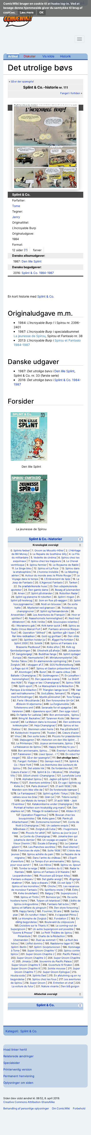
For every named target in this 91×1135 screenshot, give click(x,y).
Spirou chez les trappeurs (46, 561)
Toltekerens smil (23, 707)
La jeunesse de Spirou (30, 336)
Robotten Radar (68, 593)
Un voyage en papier (54, 839)
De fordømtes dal (61, 768)
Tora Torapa (73, 696)
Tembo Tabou (19, 661)
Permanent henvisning (18, 1076)
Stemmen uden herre (40, 729)
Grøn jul (49, 797)
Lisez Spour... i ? (48, 754)
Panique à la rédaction (23, 689)
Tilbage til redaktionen (45, 811)
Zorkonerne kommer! (48, 822)
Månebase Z (20, 829)
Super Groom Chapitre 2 (40, 954)
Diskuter (30, 56)
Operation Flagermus (33, 814)
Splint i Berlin (19, 947)
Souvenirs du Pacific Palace (55, 961)
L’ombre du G (54, 868)
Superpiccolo (68, 893)
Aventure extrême (40, 782)
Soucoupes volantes (65, 621)
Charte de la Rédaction (51, 936)
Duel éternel (70, 846)
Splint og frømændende (54, 611)
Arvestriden (18, 614)
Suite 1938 (53, 850)
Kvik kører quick (51, 625)
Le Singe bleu (23, 568)
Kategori (12, 1031)
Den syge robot (68, 711)
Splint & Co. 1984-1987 (38, 273)
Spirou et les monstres (25, 886)
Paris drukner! (39, 786)
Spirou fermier (38, 564)
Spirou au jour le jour (65, 832)
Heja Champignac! (45, 725)
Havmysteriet (36, 657)
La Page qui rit (19, 668)
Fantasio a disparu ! (22, 879)
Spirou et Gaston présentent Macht (57, 668)
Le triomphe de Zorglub (32, 918)
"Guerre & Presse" (22, 932)
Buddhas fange (48, 654)
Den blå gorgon (70, 986)
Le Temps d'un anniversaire (47, 861)
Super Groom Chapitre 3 (31, 957)
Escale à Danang (47, 843)
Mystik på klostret (49, 696)
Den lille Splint (32, 261)
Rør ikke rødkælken (23, 636)
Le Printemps (24, 743)
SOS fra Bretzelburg (61, 664)
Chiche (51, 886)
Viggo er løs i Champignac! (44, 682)
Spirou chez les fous (44, 979)
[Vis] (80, 994)
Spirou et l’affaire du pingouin (29, 907)
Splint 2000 (21, 643)
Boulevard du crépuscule (59, 922)
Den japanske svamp (47, 679)
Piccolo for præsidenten (66, 736)
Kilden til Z (72, 811)
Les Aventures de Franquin (49, 614)
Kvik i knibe (38, 621)
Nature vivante (50, 986)
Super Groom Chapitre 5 (25, 964)
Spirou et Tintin (30, 897)
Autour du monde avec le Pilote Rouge (48, 575)
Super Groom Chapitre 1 (41, 950)
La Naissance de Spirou (27, 746)
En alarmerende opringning (50, 661)
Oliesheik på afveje (48, 650)
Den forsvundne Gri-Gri (60, 700)
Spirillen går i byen (64, 632)
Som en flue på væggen (53, 600)
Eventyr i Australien (68, 750)
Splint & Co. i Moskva (49, 772)
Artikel (13, 56)
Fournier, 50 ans (51, 911)
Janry (16, 217)
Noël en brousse (51, 604)
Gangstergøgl (24, 654)
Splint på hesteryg (21, 600)
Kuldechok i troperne (27, 732)
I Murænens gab (25, 625)
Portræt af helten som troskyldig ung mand (39, 807)
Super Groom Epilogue (56, 972)
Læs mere (27, 12)
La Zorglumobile (59, 704)
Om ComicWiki (61, 1108)
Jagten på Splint (58, 779)
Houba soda (18, 975)
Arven (21, 593)
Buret (43, 672)
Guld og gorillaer (51, 636)
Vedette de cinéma (45, 557)
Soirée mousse (57, 968)
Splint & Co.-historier (45, 539)
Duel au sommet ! (46, 939)
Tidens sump (69, 797)
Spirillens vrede (54, 889)
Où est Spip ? (65, 882)
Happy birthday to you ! (62, 746)
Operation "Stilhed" (34, 632)
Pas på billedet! (69, 729)
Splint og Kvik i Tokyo (55, 793)
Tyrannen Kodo (55, 718)
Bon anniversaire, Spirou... (33, 750)
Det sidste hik (36, 768)
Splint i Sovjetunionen (47, 947)
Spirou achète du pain (40, 854)
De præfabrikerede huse (32, 586)
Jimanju (26, 961)
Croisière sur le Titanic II (33, 925)
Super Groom (38, 982)
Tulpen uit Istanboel (48, 900)
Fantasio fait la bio (58, 904)
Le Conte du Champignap (34, 836)
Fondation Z (61, 918)
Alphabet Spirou (32, 779)
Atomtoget (25, 672)
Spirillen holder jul (35, 639)
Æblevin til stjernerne (29, 704)
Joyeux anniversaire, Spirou (56, 743)
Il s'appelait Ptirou (65, 914)
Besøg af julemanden (67, 589)
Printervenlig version (17, 1069)
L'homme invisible (48, 571)
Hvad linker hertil (15, 1049)
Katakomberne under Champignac (52, 804)
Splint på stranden (42, 593)
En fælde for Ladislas (29, 714)
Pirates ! (15, 782)
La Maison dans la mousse (41, 721)
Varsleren (17, 711)
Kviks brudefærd (28, 893)
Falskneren (24, 754)
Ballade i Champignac (23, 675)
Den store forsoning (66, 907)
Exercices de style (29, 850)
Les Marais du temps (33, 800)
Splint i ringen (66, 596)
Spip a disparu (39, 882)
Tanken (73, 582)
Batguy (49, 893)
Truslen (51, 732)
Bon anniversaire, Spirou (64, 714)
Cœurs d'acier (70, 732)
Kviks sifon (53, 647)
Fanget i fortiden (70, 93)
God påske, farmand (53, 693)
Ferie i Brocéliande (28, 700)
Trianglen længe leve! (55, 689)
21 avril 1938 (62, 786)
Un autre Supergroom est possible (53, 929)
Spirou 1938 (73, 682)
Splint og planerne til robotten (33, 596)
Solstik (38, 643)
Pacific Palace (71, 954)
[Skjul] (80, 539)
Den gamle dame (38, 589)
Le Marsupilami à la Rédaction (56, 686)
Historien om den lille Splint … (59, 739)
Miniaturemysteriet (61, 657)
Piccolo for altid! (35, 832)
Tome (16, 206)
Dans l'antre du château (47, 857)
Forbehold (79, 1108)
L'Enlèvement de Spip (57, 579)
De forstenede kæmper (63, 789)
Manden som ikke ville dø (27, 789)
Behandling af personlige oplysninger (26, 1108)
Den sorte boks (36, 736)
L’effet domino (34, 943)
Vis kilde (48, 56)
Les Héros (45, 864)
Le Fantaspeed (26, 793)
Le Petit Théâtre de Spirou (56, 932)
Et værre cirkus (61, 672)
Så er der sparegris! (22, 81)
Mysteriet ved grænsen (41, 607)
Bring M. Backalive (29, 718)
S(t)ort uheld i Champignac (39, 775)
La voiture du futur (23, 986)
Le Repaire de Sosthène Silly (50, 554)
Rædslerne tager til (61, 943)
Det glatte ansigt (52, 879)
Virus (18, 736)
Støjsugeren (27, 739)
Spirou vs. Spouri (71, 864)
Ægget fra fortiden (63, 639)
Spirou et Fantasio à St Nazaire (51, 871)
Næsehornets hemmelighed (46, 618)
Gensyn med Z (53, 761)
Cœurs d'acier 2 (20, 772)
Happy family (26, 911)
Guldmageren (51, 675)
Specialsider (11, 1063)
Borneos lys (53, 897)
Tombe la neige (28, 868)
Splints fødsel (21, 550)
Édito (75, 889)
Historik (65, 56)
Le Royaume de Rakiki (66, 564)
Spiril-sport (25, 686)
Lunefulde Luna (71, 775)
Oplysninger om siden (18, 1082)
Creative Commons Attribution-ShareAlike (29, 1102)
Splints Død (39, 975)
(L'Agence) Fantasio (51, 582)
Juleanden (74, 650)
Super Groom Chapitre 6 (25, 968)
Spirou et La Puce (48, 568)
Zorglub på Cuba (45, 829)
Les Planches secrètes (41, 846)
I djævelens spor (41, 711)
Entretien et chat (63, 982)
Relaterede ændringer (18, 1056)
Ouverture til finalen (60, 964)
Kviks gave (48, 818)
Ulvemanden (20, 939)
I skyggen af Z (35, 664)
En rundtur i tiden (35, 914)
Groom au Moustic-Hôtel (49, 550)
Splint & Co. (45, 296)
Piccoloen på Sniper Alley (55, 875)
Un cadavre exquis (57, 825)
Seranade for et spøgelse (57, 707)
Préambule (24, 936)
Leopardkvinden (22, 875)
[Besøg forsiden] (18, 18)
